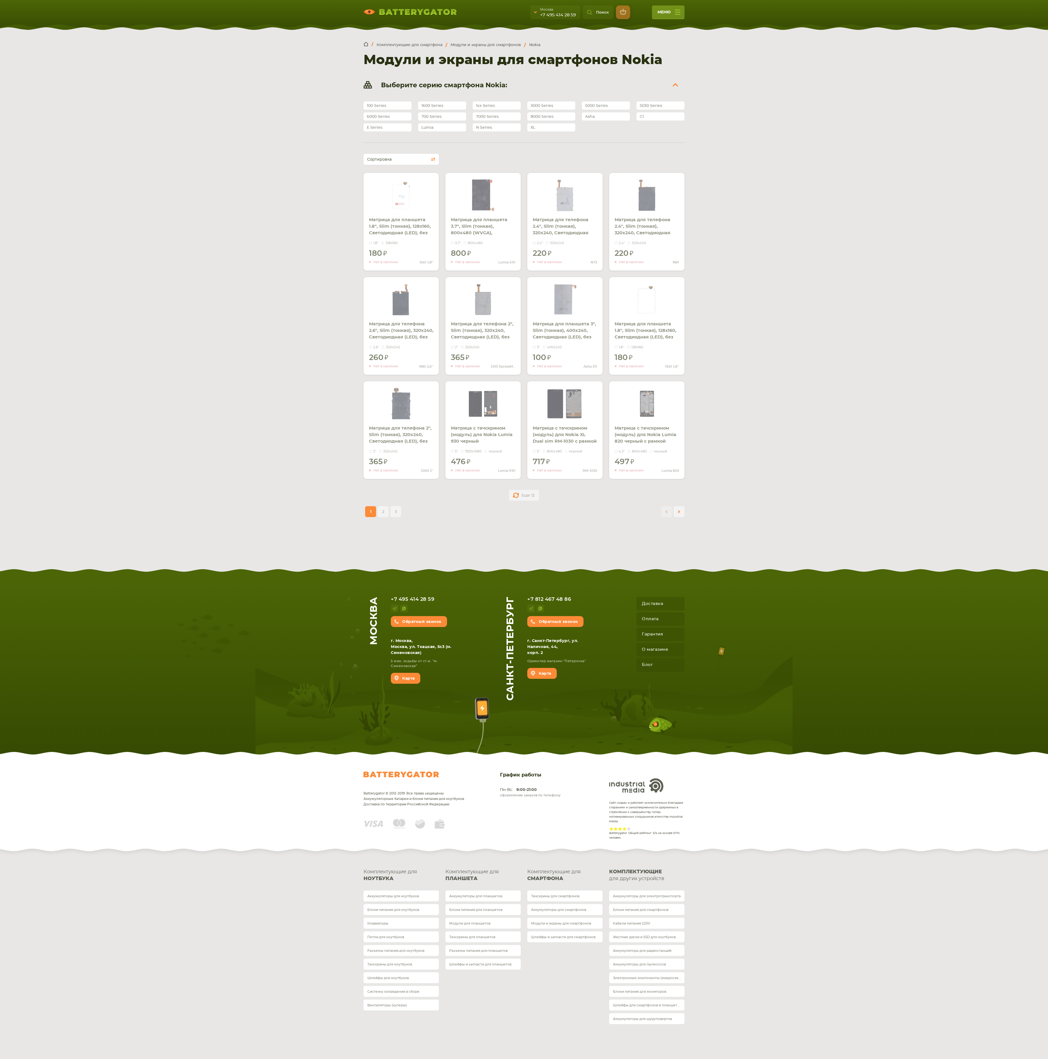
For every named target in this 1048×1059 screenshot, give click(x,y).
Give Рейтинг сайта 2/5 (616, 829)
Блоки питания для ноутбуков (393, 909)
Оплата (650, 619)
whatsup (404, 608)
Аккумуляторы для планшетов (475, 896)
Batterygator (401, 775)
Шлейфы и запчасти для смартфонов (563, 937)
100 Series (376, 106)
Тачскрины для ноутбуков (389, 964)
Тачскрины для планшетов (472, 937)
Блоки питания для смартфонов (640, 909)
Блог (647, 665)
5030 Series (651, 106)
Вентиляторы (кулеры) (387, 1005)
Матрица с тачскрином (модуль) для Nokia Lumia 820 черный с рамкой (645, 434)
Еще (528, 495)
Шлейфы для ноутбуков (388, 978)
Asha (590, 117)
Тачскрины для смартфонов (555, 896)
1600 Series (432, 106)
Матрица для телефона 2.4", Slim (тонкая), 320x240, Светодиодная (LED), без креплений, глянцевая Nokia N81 (642, 233)
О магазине (655, 649)
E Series (374, 128)
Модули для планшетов (469, 923)
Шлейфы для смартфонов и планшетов (647, 1005)
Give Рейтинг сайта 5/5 (629, 829)
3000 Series (542, 106)
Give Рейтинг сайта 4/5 (624, 829)
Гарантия (652, 634)
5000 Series (596, 106)
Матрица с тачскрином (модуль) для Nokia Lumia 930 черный (482, 434)
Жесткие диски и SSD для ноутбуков (644, 937)
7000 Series (487, 117)
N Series (484, 128)
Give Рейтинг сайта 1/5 (611, 829)
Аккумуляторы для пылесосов (639, 964)
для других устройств (636, 875)
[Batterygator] (368, 44)
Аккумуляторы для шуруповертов (642, 1019)
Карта (408, 678)
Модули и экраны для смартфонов (561, 923)
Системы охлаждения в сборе (393, 991)
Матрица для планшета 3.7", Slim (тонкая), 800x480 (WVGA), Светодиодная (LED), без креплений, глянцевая (480, 233)
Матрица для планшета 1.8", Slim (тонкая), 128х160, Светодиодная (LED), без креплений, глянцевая (400, 230)
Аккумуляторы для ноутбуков (393, 896)
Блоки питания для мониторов (639, 991)
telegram (394, 608)
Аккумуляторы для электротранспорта (647, 896)
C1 (642, 117)
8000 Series (542, 117)
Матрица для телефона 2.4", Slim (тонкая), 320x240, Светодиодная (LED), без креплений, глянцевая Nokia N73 (560, 233)
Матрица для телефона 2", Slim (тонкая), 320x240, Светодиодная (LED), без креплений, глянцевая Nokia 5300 (400, 441)
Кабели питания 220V (631, 923)
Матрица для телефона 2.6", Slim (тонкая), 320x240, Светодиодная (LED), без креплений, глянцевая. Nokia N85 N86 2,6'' (401, 337)
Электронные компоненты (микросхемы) (648, 978)
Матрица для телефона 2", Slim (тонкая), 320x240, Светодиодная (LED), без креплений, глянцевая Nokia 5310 (482, 337)
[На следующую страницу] (679, 511)
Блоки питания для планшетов (475, 909)
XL (533, 128)
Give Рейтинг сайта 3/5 (620, 829)
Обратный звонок (422, 622)
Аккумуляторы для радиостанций (642, 950)
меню (664, 12)
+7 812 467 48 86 (549, 599)
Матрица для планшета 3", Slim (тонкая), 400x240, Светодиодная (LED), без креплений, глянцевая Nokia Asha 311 (564, 337)
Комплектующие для (390, 875)
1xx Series (485, 106)
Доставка (652, 604)
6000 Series (378, 117)
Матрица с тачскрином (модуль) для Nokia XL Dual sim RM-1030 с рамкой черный (565, 438)
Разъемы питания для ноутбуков (395, 950)
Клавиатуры (377, 923)
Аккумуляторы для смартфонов (558, 909)
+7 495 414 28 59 (558, 15)
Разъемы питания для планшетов (478, 950)
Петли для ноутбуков (385, 937)
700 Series (431, 117)
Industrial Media (636, 785)
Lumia (427, 128)
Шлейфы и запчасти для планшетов (480, 964)
